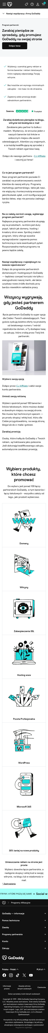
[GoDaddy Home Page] (13, 958)
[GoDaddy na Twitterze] (24, 976)
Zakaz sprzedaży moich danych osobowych (24, 994)
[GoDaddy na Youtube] (31, 976)
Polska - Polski (9, 969)
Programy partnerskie (12, 934)
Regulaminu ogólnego (24, 1027)
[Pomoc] (32, 4)
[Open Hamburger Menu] (3, 4)
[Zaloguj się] (37, 4)
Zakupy (5, 948)
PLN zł (40, 969)
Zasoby (5, 927)
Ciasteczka (41, 987)
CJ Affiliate (39, 156)
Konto (5, 941)
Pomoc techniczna (10, 920)
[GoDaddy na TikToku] (17, 976)
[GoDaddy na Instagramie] (11, 976)
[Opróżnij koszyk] (43, 4)
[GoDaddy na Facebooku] (4, 976)
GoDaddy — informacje (13, 913)
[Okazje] (26, 4)
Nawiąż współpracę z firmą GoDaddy (23, 13)
